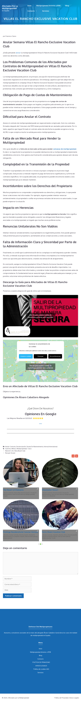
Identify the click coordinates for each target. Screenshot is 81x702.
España (22, 536)
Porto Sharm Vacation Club (53, 532)
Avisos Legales (74, 698)
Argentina (56, 535)
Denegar (40, 356)
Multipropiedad (22, 448)
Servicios (45, 11)
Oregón (5, 496)
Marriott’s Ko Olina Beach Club (15, 451)
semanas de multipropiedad (64, 149)
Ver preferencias (55, 356)
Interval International (50, 446)
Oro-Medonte (51, 496)
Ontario (44, 496)
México (14, 448)
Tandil (53, 538)
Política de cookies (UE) (41, 669)
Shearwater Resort (50, 490)
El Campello (15, 536)
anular (18, 53)
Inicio (29, 6)
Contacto (31, 11)
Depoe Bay (17, 493)
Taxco (29, 448)
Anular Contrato (10, 446)
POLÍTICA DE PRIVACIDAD (41, 662)
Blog (67, 6)
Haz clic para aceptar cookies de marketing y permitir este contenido (40, 316)
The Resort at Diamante (13, 490)
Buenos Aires (63, 535)
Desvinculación (21, 446)
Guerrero (8, 448)
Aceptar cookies (25, 356)
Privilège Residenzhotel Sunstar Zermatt (20, 532)
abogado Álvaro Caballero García (48, 633)
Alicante (6, 535)
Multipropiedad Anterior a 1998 (48, 6)
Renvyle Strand (10, 453)
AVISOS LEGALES (41, 666)
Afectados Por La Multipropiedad (10, 7)
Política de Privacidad (61, 698)
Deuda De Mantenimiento (35, 446)
